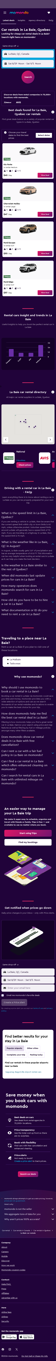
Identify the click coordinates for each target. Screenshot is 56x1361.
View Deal (45, 175)
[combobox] (10, 46)
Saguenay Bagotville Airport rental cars (23, 1072)
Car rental (6, 1230)
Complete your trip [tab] (16, 1055)
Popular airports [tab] (14, 1048)
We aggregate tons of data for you (22, 1214)
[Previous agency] (5, 440)
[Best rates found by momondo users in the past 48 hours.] (53, 112)
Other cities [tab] (32, 1048)
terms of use (38, 1008)
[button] (5, 13)
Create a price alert (23, 1161)
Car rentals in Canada (21, 1230)
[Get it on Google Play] (9, 1336)
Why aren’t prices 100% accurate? (22, 1219)
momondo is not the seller (18, 1209)
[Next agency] (50, 440)
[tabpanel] (28, 355)
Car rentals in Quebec (42, 1230)
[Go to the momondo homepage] (19, 12)
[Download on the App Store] (26, 1336)
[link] (24, 465)
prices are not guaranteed (14, 1201)
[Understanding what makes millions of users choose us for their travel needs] (53, 677)
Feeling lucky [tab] (36, 1055)
